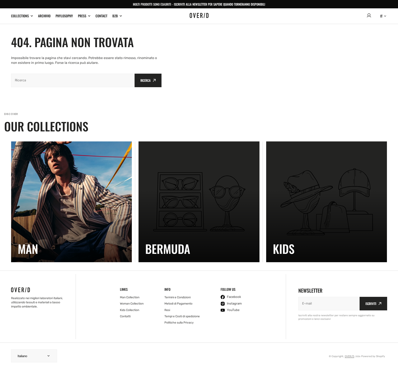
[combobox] (72, 80)
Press (82, 16)
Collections (20, 16)
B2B (115, 16)
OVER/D (349, 356)
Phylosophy (64, 15)
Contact (101, 15)
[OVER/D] (199, 16)
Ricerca (145, 80)
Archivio (44, 15)
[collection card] (71, 201)
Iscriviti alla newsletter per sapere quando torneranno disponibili (219, 4)
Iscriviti (370, 303)
